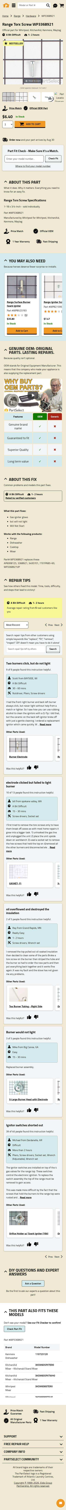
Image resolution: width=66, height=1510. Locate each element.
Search (53, 649)
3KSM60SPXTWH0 (45, 1375)
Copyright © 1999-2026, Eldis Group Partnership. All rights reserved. (33, 1484)
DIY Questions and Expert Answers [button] (34, 1272)
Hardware (31, 15)
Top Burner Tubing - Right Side (25, 1006)
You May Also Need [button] (27, 261)
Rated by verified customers (21, 498)
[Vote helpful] (29, 767)
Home (5, 15)
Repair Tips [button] (19, 580)
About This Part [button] (25, 182)
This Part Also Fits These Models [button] (33, 1312)
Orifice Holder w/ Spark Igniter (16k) (28, 1233)
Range (17, 15)
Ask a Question (33, 1283)
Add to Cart (33, 124)
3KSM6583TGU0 (44, 1397)
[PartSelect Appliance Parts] (6, 5)
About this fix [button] (23, 479)
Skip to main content (33, 64)
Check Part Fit (14, 1329)
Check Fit (53, 158)
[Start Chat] (60, 1503)
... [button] (44, 724)
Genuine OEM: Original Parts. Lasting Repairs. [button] (31, 350)
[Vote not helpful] (36, 767)
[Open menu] (14, 5)
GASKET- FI (15, 883)
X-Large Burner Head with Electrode (28, 1099)
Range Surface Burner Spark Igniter (18, 303)
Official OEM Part (38, 108)
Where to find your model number (33, 166)
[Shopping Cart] (61, 5)
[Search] (48, 5)
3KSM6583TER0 (44, 1386)
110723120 (41, 1354)
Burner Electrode (18, 756)
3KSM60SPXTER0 (44, 1365)
